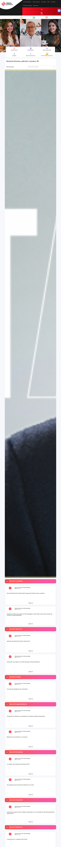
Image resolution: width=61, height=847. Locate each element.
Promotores (53, 1)
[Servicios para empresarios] (46, 17)
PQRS (48, 1)
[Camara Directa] (9, 4)
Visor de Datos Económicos (47, 55)
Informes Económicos (30, 55)
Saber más (31, 603)
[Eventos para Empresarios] (34, 17)
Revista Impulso (30, 50)
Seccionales (43, 1)
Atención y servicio (36, 1)
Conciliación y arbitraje (27, 5)
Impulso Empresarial (47, 50)
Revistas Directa (14, 50)
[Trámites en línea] (41, 13)
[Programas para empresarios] (21, 17)
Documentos (35, 5)
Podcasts (14, 55)
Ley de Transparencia (27, 1)
